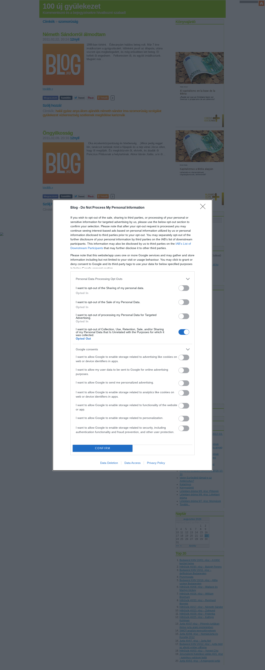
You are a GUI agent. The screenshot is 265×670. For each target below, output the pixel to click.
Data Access (132, 462)
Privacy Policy (156, 462)
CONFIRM (102, 448)
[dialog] (132, 335)
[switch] (183, 288)
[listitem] (132, 279)
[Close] (204, 208)
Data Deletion (109, 462)
